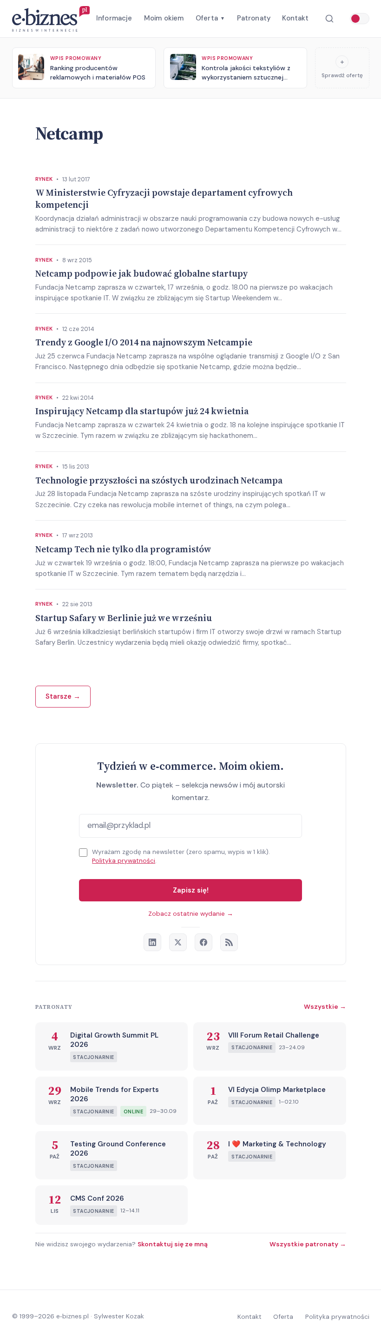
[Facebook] (203, 942)
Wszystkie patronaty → (307, 1244)
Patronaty (253, 18)
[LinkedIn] (152, 942)
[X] (178, 942)
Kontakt (295, 18)
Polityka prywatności (123, 861)
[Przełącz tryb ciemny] (359, 18)
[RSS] (229, 942)
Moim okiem (164, 18)
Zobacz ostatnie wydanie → (190, 914)
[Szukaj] (329, 19)
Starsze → (63, 696)
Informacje (114, 18)
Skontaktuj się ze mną (173, 1244)
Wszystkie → (325, 1006)
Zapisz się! (191, 890)
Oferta (210, 18)
